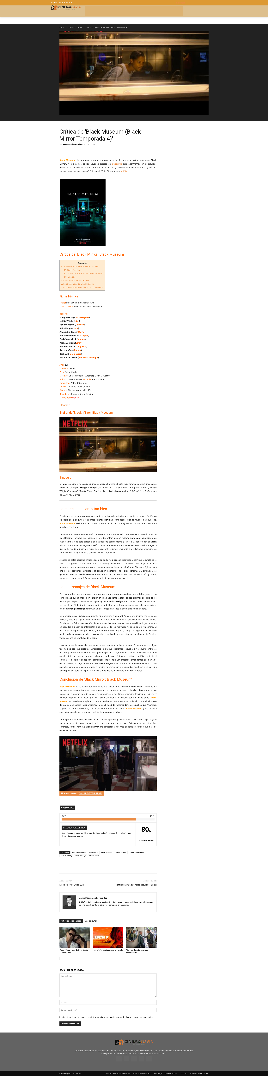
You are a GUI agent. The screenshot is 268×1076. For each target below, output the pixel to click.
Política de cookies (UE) (142, 1073)
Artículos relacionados (71, 921)
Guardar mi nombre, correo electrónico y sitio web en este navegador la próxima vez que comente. (107, 1017)
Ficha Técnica (72, 270)
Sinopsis (69, 277)
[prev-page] (61, 958)
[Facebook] (62, 150)
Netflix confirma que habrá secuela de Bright (136, 885)
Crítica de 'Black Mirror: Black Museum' (80, 266)
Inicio (61, 27)
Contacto (183, 1073)
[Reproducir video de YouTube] (134, 73)
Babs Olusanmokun (79, 852)
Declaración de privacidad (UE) (118, 1073)
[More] (94, 150)
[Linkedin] (75, 150)
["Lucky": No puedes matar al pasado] (108, 937)
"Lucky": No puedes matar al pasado (108, 950)
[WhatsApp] (88, 150)
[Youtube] (149, 1058)
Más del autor (91, 921)
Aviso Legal (158, 1073)
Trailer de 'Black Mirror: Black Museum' (83, 273)
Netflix (79, 27)
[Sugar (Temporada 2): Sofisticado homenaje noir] (74, 937)
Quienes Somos (171, 1073)
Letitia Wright (94, 856)
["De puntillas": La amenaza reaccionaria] (141, 937)
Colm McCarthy (66, 856)
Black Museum (106, 852)
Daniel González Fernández (73, 144)
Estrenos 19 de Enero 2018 (71, 885)
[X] (68, 150)
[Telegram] (81, 150)
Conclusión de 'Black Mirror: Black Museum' (82, 287)
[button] (196, 3)
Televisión (70, 27)
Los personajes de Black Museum (77, 284)
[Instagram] (126, 1058)
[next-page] (65, 958)
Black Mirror (93, 852)
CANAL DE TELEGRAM (90, 793)
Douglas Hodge (80, 856)
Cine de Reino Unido (136, 852)
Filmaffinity (64, 405)
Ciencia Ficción (120, 852)
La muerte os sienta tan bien (75, 280)
